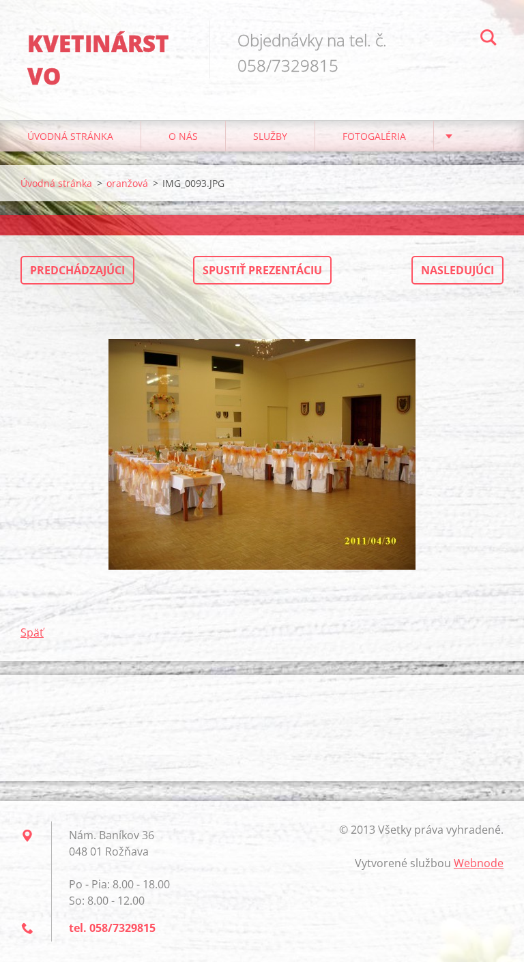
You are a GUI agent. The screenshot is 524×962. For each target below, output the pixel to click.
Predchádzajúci (77, 270)
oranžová (127, 183)
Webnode (479, 863)
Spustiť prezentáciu (262, 270)
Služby (270, 136)
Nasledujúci (457, 270)
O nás (183, 136)
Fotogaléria (374, 136)
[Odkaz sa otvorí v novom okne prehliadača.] (262, 454)
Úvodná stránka (70, 136)
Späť (32, 632)
